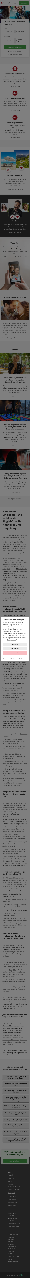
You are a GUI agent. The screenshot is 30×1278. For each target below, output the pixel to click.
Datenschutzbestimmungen (20, 658)
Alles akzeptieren (15, 653)
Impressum (6, 658)
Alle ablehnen (15, 648)
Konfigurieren (11, 640)
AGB (11, 658)
